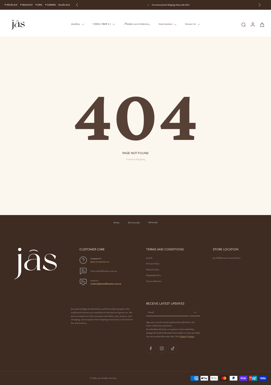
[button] (106, 249)
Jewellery (75, 24)
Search (149, 258)
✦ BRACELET (26, 4)
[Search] (243, 24)
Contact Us (190, 24)
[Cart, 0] (262, 24)
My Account (134, 222)
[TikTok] (172, 348)
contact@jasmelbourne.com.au (105, 284)
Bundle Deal (64, 4)
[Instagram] (161, 348)
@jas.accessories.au (99, 262)
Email (151, 312)
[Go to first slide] (259, 5)
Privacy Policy (152, 263)
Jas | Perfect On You (107, 378)
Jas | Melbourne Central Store (227, 258)
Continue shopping (135, 159)
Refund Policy (152, 269)
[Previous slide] (77, 5)
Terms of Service (154, 281)
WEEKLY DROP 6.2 (102, 24)
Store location (165, 24)
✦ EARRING (50, 4)
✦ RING (38, 4)
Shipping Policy (153, 275)
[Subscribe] (195, 312)
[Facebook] (150, 348)
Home (116, 222)
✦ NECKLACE (10, 4)
